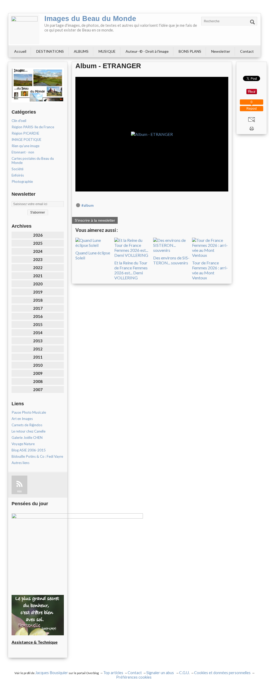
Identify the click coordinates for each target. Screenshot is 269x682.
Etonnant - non (23, 152)
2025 (38, 243)
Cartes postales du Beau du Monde (33, 160)
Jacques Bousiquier (51, 672)
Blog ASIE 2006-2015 (29, 450)
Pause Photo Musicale (29, 412)
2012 (38, 349)
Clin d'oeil (19, 121)
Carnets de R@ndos (27, 425)
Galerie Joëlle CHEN (27, 437)
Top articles (113, 672)
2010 (38, 365)
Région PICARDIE (25, 133)
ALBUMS (81, 51)
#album (87, 205)
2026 (38, 235)
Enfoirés (18, 175)
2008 (38, 381)
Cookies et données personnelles (222, 672)
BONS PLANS (190, 51)
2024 (38, 251)
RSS (19, 491)
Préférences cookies (134, 677)
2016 (38, 316)
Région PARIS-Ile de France (33, 127)
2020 (38, 283)
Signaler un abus (160, 672)
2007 (38, 389)
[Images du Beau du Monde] (24, 29)
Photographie (22, 181)
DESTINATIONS (50, 51)
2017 (38, 308)
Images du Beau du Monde (90, 19)
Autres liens (20, 463)
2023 (38, 259)
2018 (38, 300)
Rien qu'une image (25, 146)
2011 (38, 357)
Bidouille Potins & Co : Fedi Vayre (37, 456)
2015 (38, 324)
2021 (38, 275)
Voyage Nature (23, 444)
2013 (38, 340)
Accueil (20, 51)
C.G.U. (184, 672)
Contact (247, 51)
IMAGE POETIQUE (26, 139)
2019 (38, 292)
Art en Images (22, 419)
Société (17, 169)
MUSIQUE (107, 51)
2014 (38, 332)
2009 (38, 373)
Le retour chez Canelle (28, 431)
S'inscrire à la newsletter (95, 220)
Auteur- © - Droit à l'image (147, 51)
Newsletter (220, 51)
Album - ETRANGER (108, 66)
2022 (38, 267)
